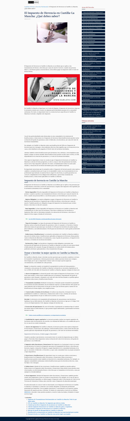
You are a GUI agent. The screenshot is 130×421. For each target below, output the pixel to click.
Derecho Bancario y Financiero (92, 22)
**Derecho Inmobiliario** (90, 15)
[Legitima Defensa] (33, 2)
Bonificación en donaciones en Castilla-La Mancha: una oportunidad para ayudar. (53, 412)
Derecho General (88, 31)
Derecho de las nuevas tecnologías (93, 25)
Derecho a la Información (90, 18)
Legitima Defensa (29, 6)
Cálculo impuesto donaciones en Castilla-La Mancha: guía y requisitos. (50, 406)
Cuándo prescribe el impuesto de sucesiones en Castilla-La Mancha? (49, 405)
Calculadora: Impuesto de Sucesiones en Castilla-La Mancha (46, 408)
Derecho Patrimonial (42, 6)
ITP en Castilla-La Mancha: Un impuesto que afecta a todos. (46, 403)
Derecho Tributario (88, 43)
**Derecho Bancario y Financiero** (93, 12)
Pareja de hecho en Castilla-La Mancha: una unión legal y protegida (49, 414)
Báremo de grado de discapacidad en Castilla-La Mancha (45, 410)
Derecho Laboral (88, 37)
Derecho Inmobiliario (89, 34)
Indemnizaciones (88, 50)
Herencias (86, 47)
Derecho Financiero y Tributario (92, 28)
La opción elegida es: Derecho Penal (93, 102)
